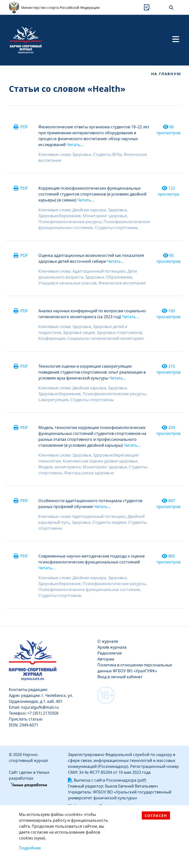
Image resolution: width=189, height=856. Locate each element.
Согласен (156, 815)
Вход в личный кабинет (119, 676)
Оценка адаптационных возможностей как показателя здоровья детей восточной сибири (91, 258)
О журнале (107, 641)
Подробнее (30, 848)
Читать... (75, 144)
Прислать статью (25, 719)
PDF (24, 127)
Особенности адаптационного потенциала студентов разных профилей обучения (90, 503)
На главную (166, 73)
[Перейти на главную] (26, 39)
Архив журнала (111, 647)
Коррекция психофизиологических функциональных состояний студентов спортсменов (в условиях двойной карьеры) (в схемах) (92, 194)
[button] (146, 7)
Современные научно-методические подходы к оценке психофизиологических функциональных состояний (91, 559)
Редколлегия (109, 653)
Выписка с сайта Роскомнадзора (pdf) (110, 780)
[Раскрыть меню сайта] (175, 39)
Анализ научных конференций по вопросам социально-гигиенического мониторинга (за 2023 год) (92, 313)
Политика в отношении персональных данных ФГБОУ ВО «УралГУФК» (134, 668)
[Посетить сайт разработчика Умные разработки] (29, 784)
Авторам (105, 659)
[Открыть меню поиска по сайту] (171, 7)
